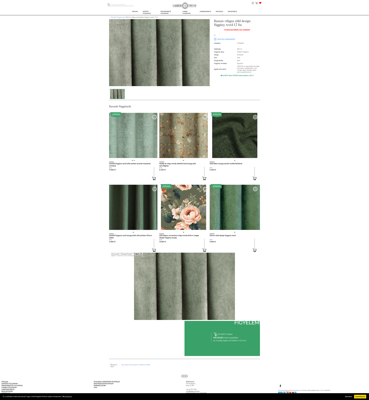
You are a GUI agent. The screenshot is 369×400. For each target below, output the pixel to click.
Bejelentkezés (7, 391)
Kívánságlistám (100, 385)
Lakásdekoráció (8, 389)
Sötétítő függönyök (9, 384)
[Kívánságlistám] (260, 3)
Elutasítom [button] (348, 396)
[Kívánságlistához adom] (214, 35)
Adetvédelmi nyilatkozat (104, 384)
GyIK (95, 387)
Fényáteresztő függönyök (12, 385)
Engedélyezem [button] (360, 396)
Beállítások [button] (68, 396)
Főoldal (113, 17)
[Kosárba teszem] (154, 178)
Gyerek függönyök (9, 387)
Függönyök (121, 17)
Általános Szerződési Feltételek (107, 382)
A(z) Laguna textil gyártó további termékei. (136, 365)
